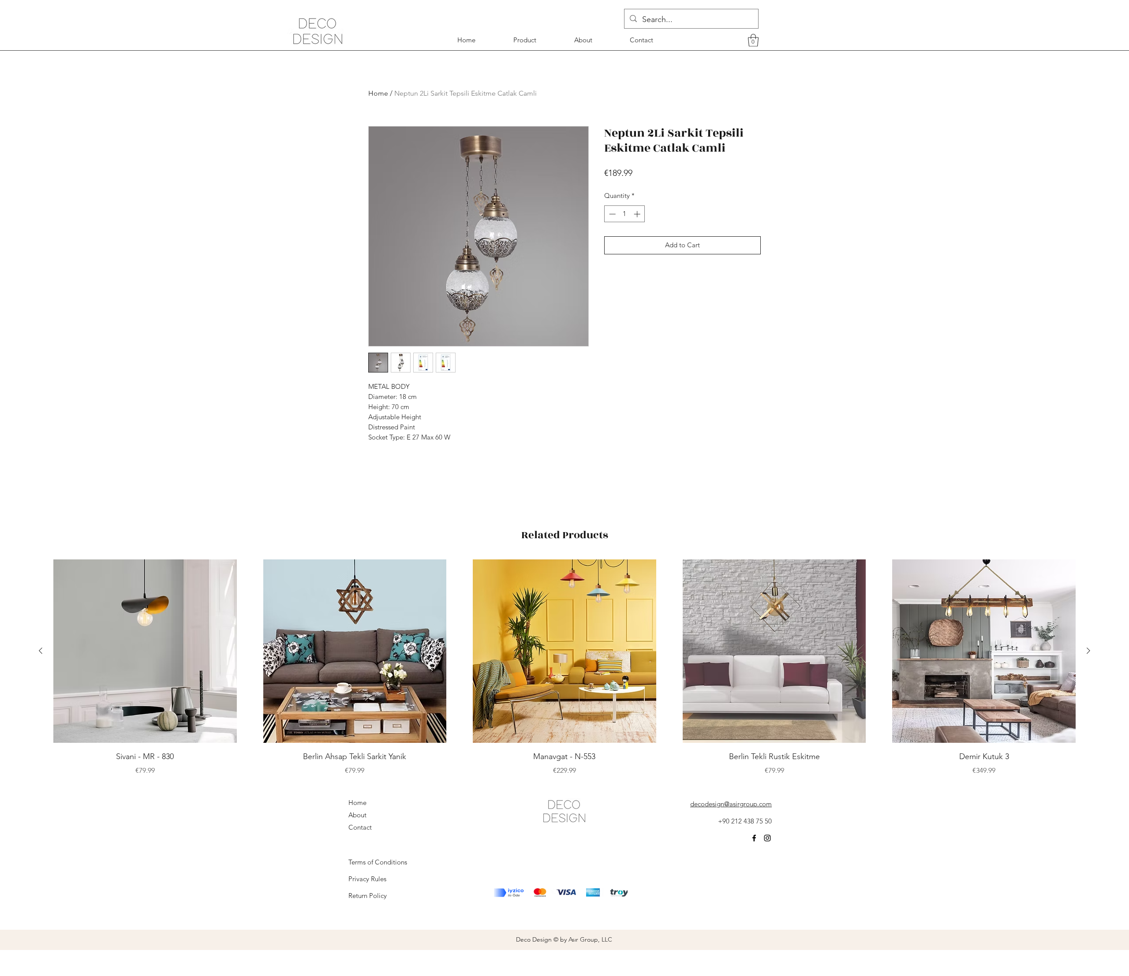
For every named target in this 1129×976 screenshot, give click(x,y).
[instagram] (767, 838)
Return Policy (367, 895)
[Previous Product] (40, 650)
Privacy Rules (367, 879)
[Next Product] (1088, 650)
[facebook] (754, 838)
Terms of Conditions (377, 862)
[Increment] (638, 214)
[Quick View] (145, 651)
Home (378, 93)
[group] (564, 667)
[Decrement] (611, 214)
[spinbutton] (624, 214)
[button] (753, 40)
